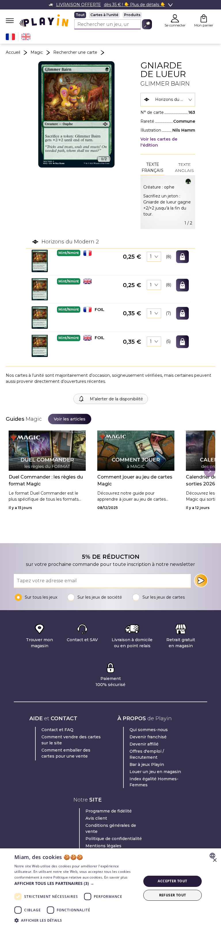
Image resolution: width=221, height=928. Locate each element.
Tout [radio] (80, 15)
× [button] (214, 860)
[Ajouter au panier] (182, 257)
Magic (37, 52)
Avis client (96, 818)
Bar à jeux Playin (146, 764)
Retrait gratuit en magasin (180, 642)
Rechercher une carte (75, 52)
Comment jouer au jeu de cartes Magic (134, 480)
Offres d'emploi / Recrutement (146, 754)
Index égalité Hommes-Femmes (153, 781)
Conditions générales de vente (110, 828)
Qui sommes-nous (148, 729)
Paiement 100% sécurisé (110, 681)
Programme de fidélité (108, 811)
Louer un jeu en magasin (155, 771)
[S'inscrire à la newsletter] (201, 580)
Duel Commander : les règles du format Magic (46, 480)
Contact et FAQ (57, 729)
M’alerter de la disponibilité (116, 398)
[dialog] (110, 888)
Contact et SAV (82, 639)
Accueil (13, 52)
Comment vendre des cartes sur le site (71, 740)
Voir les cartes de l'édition (158, 142)
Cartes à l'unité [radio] (104, 15)
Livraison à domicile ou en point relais (132, 642)
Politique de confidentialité (113, 838)
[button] (40, 261)
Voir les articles (69, 419)
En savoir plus (115, 877)
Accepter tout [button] (172, 881)
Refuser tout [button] (172, 895)
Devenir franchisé (148, 736)
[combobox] (167, 100)
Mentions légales (103, 845)
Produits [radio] (132, 15)
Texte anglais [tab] (184, 167)
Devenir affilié (144, 744)
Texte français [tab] (152, 167)
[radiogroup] (113, 15)
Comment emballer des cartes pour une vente (65, 753)
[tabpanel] (167, 202)
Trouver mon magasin (39, 642)
